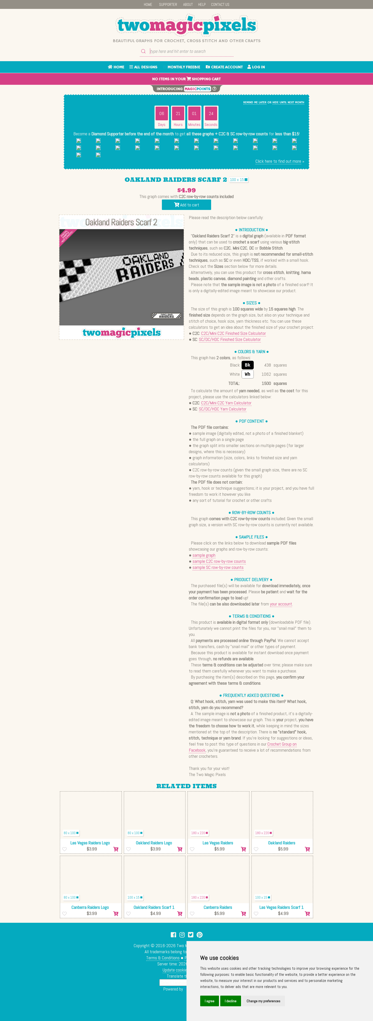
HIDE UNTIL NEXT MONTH (288, 102)
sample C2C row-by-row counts (219, 561)
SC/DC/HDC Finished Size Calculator (230, 339)
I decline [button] (230, 1001)
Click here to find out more (278, 161)
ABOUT (188, 4)
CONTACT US (220, 4)
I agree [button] (209, 1001)
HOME (148, 4)
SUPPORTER (168, 4)
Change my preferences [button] (263, 1001)
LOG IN (258, 67)
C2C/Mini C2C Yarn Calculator (226, 403)
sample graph (204, 555)
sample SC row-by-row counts (218, 567)
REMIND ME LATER (254, 102)
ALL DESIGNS (145, 67)
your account (281, 604)
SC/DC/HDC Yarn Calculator (222, 409)
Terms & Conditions (163, 958)
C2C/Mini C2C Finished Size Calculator (233, 333)
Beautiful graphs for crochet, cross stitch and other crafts (187, 41)
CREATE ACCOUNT (226, 67)
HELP (202, 4)
